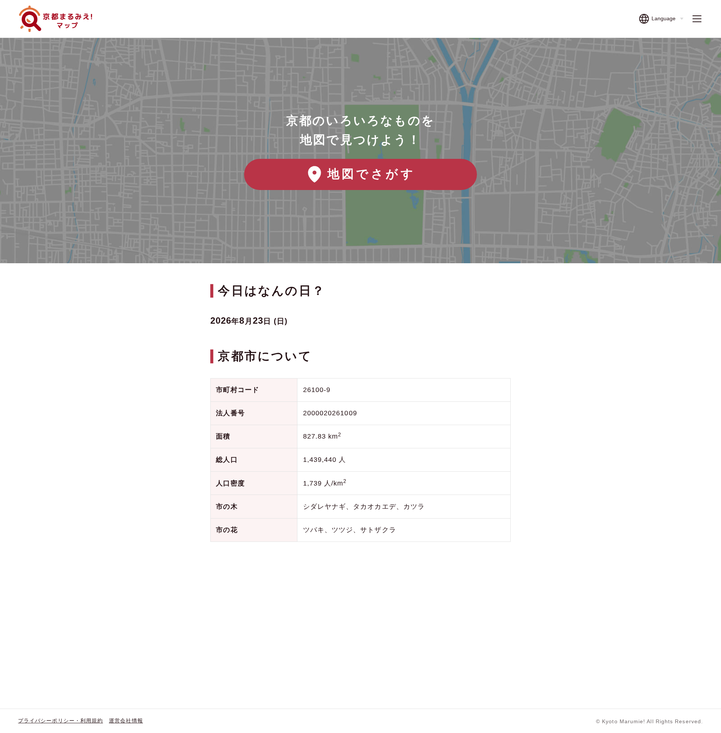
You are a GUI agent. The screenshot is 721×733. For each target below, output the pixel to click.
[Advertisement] (360, 608)
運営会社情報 (126, 721)
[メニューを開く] (697, 19)
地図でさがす (371, 174)
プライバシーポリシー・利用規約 (60, 721)
